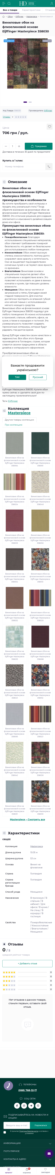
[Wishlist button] (50, 127)
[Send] (49, 166)
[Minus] (6, 146)
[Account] (51, 3)
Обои (10, 16)
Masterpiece (31, 16)
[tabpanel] (27, 63)
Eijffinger (19, 16)
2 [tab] (30, 102)
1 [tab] (25, 102)
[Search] (9, 3)
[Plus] (19, 146)
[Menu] (3, 3)
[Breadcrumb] (3, 16)
